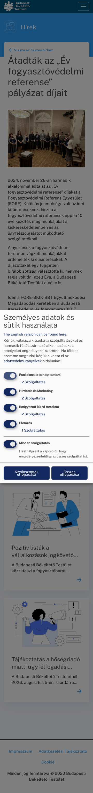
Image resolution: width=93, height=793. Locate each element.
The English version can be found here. (35, 334)
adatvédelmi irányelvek (23, 361)
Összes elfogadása (69, 473)
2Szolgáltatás (32, 382)
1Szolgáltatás (32, 430)
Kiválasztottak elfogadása (26, 473)
